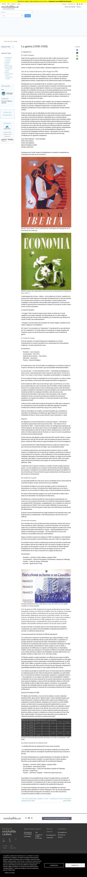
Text (36, 832)
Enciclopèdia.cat (62, 832)
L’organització (8, 57)
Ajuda (18, 4)
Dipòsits (7, 72)
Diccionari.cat (71, 4)
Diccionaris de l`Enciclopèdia (28, 833)
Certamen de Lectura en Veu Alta (38, 836)
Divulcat (64, 4)
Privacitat (5, 848)
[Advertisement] (65, 23)
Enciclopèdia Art (51, 835)
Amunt (46, 798)
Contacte (13, 4)
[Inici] (10, 6)
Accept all (75, 865)
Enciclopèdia (27, 836)
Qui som (4, 4)
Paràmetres (54, 865)
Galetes (11, 845)
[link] (7, 47)
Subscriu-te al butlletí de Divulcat (60, 1)
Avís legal (5, 845)
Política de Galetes (10, 872)
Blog (9, 4)
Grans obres (50, 837)
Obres (78, 7)
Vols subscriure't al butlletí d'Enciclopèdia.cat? (56, 818)
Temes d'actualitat (69, 7)
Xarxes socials (13, 848)
